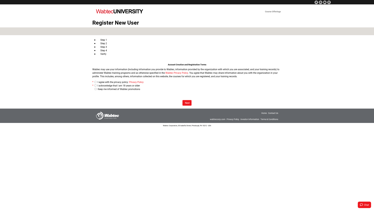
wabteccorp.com (217, 119)
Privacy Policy (136, 82)
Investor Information (249, 119)
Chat (366, 204)
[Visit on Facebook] (320, 2)
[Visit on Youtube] (324, 2)
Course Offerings (273, 11)
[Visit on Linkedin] (328, 2)
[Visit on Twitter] (316, 2)
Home (264, 113)
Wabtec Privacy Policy (176, 72)
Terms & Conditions (269, 119)
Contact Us (273, 113)
